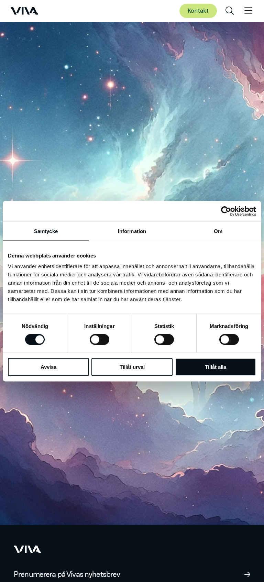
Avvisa (48, 367)
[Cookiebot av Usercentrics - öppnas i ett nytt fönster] (226, 211)
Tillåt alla (215, 367)
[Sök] (229, 11)
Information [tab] (132, 231)
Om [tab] (218, 231)
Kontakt (198, 10)
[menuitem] (229, 11)
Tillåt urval (132, 367)
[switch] (99, 339)
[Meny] (248, 11)
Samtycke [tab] (46, 231)
